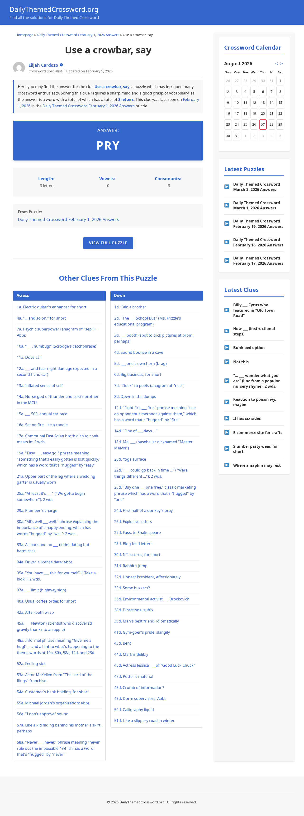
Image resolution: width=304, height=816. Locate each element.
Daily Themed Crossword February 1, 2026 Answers (78, 35)
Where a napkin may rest (257, 465)
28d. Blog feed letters (133, 543)
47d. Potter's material (133, 676)
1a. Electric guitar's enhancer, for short (51, 307)
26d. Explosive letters (133, 521)
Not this (241, 361)
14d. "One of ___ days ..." (135, 431)
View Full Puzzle (108, 242)
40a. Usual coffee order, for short (46, 601)
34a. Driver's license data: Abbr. (45, 562)
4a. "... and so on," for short (41, 318)
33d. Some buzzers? (132, 587)
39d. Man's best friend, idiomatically (146, 621)
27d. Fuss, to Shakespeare (137, 532)
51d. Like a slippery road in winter (144, 720)
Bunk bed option (249, 347)
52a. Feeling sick (31, 663)
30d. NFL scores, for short (137, 554)
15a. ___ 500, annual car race (42, 413)
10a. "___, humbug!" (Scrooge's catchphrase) (56, 346)
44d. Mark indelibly (131, 654)
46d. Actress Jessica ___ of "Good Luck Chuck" (154, 665)
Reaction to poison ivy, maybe (254, 402)
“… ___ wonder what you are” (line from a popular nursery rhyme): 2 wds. (256, 381)
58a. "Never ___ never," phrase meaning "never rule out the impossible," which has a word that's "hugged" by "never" (58, 748)
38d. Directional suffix (133, 610)
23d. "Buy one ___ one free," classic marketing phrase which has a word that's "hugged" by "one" (155, 493)
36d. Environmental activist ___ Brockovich (152, 599)
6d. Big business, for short (137, 374)
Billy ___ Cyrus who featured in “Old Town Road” (254, 310)
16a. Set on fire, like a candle (42, 424)
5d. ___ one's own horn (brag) (140, 363)
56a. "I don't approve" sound (42, 714)
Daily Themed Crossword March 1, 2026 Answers (256, 205)
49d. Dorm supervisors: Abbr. (140, 698)
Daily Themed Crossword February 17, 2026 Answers (258, 260)
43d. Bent (122, 643)
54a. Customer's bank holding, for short (53, 691)
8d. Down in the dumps (135, 396)
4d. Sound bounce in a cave (138, 352)
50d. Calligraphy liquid (134, 709)
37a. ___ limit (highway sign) (41, 590)
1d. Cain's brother (130, 307)
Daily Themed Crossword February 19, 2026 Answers (258, 223)
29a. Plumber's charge (37, 510)
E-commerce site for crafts (257, 432)
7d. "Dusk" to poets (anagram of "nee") (149, 385)
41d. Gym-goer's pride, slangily (142, 632)
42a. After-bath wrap (35, 612)
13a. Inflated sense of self (40, 385)
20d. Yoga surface (130, 459)
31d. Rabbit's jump (130, 565)
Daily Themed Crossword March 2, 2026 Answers (256, 187)
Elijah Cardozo (43, 65)
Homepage (24, 35)
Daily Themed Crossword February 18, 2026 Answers (258, 242)
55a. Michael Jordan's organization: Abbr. (53, 703)
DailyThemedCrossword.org (54, 9)
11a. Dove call (29, 357)
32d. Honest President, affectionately (147, 577)
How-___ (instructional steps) (254, 331)
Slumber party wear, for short (255, 449)
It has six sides (247, 418)
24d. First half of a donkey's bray (143, 510)
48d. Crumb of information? (139, 687)
